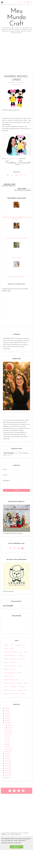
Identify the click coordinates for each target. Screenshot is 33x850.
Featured (18, 645)
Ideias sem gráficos (10, 666)
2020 (6, 720)
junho (6, 739)
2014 (6, 763)
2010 (6, 773)
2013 (6, 765)
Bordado (6, 669)
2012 (6, 768)
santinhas (22, 686)
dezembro (7, 725)
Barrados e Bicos (9, 676)
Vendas (23, 693)
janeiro (6, 751)
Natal (12, 648)
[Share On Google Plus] (16, 175)
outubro (7, 730)
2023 (6, 713)
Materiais (7, 690)
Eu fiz (24, 645)
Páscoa (6, 686)
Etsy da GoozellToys (13, 158)
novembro (7, 727)
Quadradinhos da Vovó (11, 679)
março (6, 746)
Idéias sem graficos (10, 655)
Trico (25, 652)
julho (6, 737)
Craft (12, 645)
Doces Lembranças (10, 673)
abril (6, 744)
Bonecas (19, 683)
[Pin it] (21, 175)
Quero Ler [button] (16, 847)
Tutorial (21, 655)
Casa (20, 652)
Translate (9, 455)
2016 (6, 758)
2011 (6, 770)
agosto (6, 734)
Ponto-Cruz (13, 662)
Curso (20, 666)
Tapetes (26, 683)
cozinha (6, 659)
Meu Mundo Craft (16, 17)
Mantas (13, 669)
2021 (6, 718)
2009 (6, 775)
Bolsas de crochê (9, 683)
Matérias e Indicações (16, 82)
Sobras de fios (23, 690)
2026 (6, 708)
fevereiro (7, 749)
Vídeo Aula (22, 659)
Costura (6, 648)
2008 (6, 777)
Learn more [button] (17, 842)
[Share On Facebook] (12, 175)
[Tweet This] (8, 175)
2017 (6, 756)
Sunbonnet (13, 686)
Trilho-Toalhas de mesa (11, 693)
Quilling (14, 690)
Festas (6, 662)
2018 (6, 754)
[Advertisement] (16, 50)
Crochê (6, 645)
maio (6, 742)
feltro (19, 673)
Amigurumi (13, 659)
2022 (6, 715)
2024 (6, 711)
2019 (6, 723)
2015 (6, 761)
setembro (7, 732)
